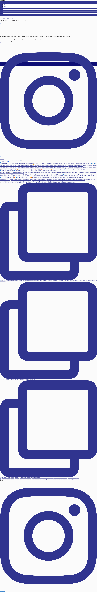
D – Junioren (4, 5)
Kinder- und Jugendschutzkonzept (6, 15)
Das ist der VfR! (3, 12)
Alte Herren (4, 9)
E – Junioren (4, 6)
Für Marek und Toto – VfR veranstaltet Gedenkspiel (6, 18)
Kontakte (4, 13)
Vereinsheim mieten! (4, 10)
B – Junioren (4, 4)
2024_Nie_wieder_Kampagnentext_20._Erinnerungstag (6, 42)
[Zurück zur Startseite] (5, 0)
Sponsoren (3, 14)
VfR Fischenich (2, 2)
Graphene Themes (6, 65)
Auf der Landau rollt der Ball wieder (4, 17)
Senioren (3, 8)
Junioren (3, 3)
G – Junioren (4, 7)
